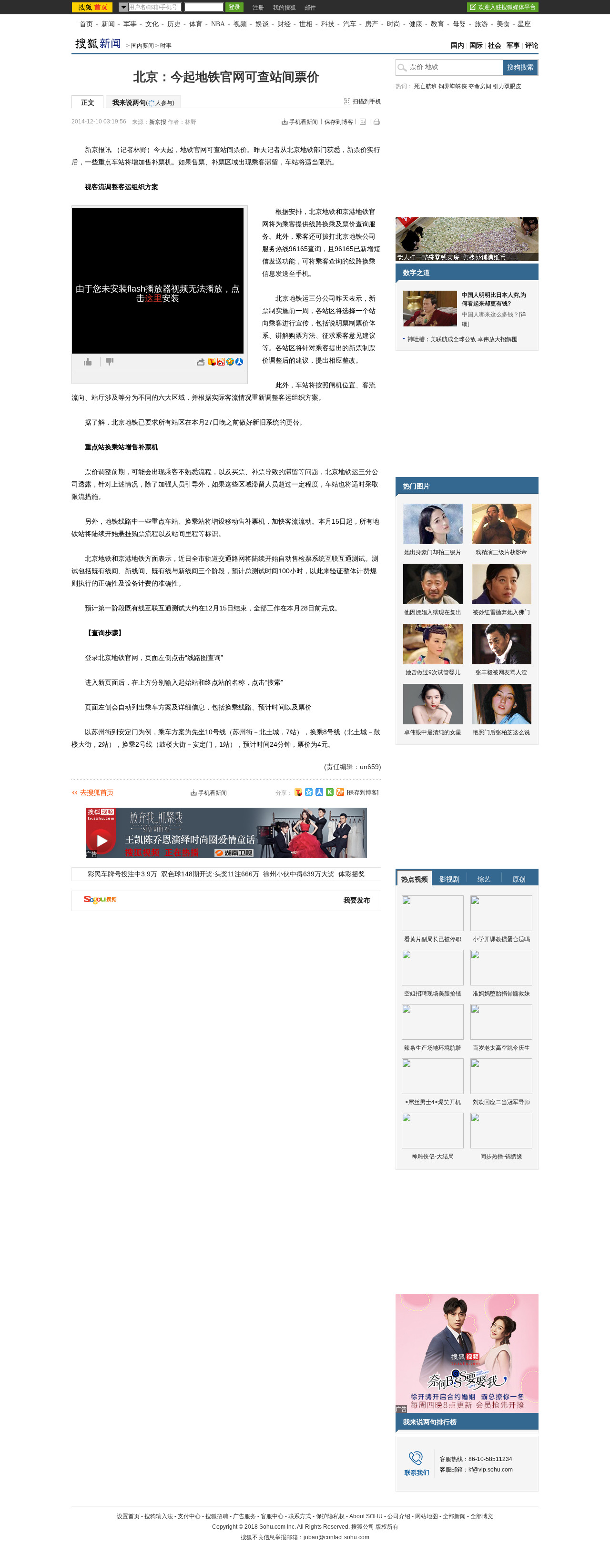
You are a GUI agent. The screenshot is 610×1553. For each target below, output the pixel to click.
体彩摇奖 (351, 874)
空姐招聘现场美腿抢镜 (432, 993)
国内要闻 (142, 45)
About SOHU (366, 1516)
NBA (218, 24)
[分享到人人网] (319, 792)
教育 (437, 24)
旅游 (481, 24)
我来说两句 (143, 102)
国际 (476, 45)
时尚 (393, 24)
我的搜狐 (284, 7)
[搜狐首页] (93, 7)
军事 (130, 24)
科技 (328, 24)
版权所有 (387, 1526)
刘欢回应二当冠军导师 (501, 1102)
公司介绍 (398, 1516)
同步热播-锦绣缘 (501, 1156)
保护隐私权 (330, 1516)
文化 (152, 24)
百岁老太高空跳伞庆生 (501, 1048)
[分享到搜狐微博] (298, 792)
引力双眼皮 (507, 86)
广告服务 (244, 1516)
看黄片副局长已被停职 (432, 939)
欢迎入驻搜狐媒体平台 (507, 7)
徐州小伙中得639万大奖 (299, 874)
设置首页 (128, 1516)
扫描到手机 (367, 101)
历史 (174, 24)
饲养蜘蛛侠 (452, 86)
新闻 (108, 24)
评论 (532, 45)
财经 (284, 24)
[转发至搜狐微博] (212, 361)
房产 (371, 24)
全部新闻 (454, 1516)
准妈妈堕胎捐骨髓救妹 (501, 993)
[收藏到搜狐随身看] (330, 792)
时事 (166, 45)
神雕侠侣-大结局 (433, 1156)
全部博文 (481, 1516)
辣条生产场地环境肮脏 (432, 1048)
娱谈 (262, 24)
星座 (524, 24)
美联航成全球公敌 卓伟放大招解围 (474, 339)
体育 (196, 24)
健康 (415, 24)
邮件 (310, 7)
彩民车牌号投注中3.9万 (122, 874)
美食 (503, 24)
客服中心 (272, 1516)
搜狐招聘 (216, 1516)
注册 (258, 7)
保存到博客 (339, 122)
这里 (153, 298)
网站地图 (426, 1516)
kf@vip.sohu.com (490, 1469)
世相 (306, 24)
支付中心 (189, 1516)
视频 (240, 24)
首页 (86, 24)
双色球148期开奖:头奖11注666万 (210, 874)
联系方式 (299, 1516)
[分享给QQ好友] (309, 792)
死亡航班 (425, 86)
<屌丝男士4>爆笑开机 (433, 1102)
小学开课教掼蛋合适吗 (501, 939)
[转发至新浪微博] (221, 361)
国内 (457, 45)
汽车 (349, 24)
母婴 (459, 24)
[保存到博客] (362, 792)
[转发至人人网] (239, 361)
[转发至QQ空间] (230, 361)
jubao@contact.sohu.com (336, 1537)
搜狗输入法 (158, 1516)
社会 (494, 45)
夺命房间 (479, 86)
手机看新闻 (303, 122)
